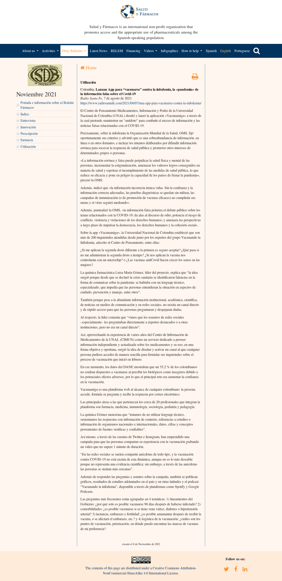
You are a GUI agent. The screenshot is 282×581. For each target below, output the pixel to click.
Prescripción (29, 133)
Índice (24, 114)
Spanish (211, 50)
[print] (195, 77)
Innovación (28, 127)
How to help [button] (191, 50)
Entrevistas (28, 120)
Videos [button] (149, 50)
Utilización (28, 146)
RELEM (117, 50)
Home (91, 67)
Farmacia (26, 139)
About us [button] (29, 50)
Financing (133, 50)
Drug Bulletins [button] (72, 50)
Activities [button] (49, 50)
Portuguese (242, 50)
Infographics (169, 50)
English (225, 50)
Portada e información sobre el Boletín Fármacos (47, 105)
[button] (257, 51)
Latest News (98, 50)
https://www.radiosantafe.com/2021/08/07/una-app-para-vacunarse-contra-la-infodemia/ (140, 103)
